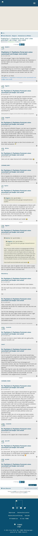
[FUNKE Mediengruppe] (19, 525)
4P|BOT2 (7, 47)
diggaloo (7, 85)
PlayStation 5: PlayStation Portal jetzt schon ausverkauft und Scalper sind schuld (17, 39)
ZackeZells (8, 327)
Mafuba (7, 148)
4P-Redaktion (13, 518)
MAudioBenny (4, 273)
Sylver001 (7, 440)
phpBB (14, 491)
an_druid (7, 459)
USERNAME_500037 (5, 165)
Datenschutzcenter (23, 512)
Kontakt (27, 515)
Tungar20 (7, 117)
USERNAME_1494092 (5, 380)
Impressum (12, 512)
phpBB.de (25, 492)
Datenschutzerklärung (15, 515)
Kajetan (6, 185)
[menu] (34, 3)
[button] (23, 44)
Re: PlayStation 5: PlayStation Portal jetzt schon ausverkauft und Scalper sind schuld (16, 91)
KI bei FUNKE (24, 518)
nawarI (3, 344)
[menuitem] (2, 33)
